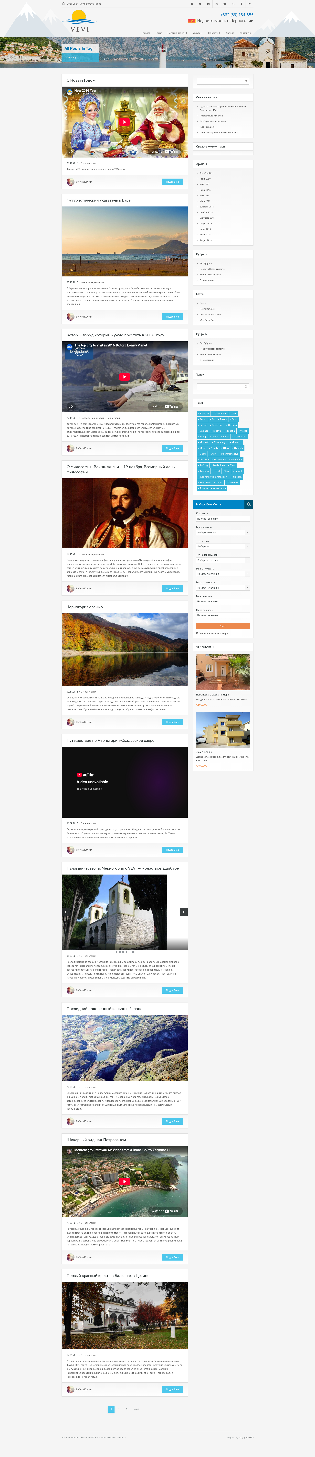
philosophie (220, 459)
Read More (242, 699)
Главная (146, 33)
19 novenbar (220, 413)
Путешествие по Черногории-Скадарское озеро (111, 741)
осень (219, 482)
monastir (204, 442)
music (203, 448)
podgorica (236, 459)
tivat (233, 465)
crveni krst (217, 425)
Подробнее (172, 182)
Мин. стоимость (205, 568)
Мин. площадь (204, 596)
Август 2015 (206, 223)
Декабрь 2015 (207, 206)
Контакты (245, 33)
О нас (159, 33)
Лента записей (207, 309)
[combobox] (223, 532)
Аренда (230, 33)
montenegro (220, 442)
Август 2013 (206, 240)
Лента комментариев (210, 314)
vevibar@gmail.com (90, 3)
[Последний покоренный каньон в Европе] (125, 1048)
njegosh (238, 448)
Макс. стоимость (205, 582)
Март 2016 (205, 201)
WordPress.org (207, 320)
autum (203, 419)
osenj (203, 454)
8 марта (204, 413)
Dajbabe (204, 431)
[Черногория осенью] (125, 649)
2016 (234, 413)
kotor (226, 436)
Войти (203, 303)
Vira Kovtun (85, 181)
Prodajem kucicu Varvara (211, 115)
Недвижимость (176, 33)
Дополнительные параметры (213, 633)
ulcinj (227, 471)
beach (223, 419)
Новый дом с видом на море (212, 694)
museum (236, 442)
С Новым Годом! (81, 80)
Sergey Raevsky (245, 1437)
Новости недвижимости (212, 269)
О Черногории (88, 163)
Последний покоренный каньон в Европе (104, 1009)
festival (217, 431)
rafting (204, 465)
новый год (205, 482)
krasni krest (240, 436)
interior (243, 431)
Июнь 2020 (205, 179)
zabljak (238, 471)
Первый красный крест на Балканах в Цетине (108, 1276)
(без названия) (207, 127)
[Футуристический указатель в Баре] (125, 241)
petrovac (205, 459)
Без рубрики (206, 263)
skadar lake (218, 465)
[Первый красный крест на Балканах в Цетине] (125, 1315)
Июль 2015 (205, 229)
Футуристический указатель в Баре (99, 200)
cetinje (203, 425)
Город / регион (204, 527)
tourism (204, 471)
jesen (215, 436)
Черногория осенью (85, 607)
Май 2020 (204, 184)
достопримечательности (214, 477)
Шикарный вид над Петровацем (96, 1140)
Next (136, 1409)
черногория (219, 488)
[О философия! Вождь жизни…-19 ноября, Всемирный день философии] (125, 513)
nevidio (215, 448)
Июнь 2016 (205, 190)
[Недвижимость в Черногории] (80, 22)
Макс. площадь (204, 610)
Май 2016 (204, 195)
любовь (237, 477)
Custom (232, 425)
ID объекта (202, 513)
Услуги (196, 33)
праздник (233, 482)
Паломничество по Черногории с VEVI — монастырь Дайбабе (123, 868)
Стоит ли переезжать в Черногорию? (219, 132)
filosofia (230, 431)
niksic (226, 448)
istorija (203, 436)
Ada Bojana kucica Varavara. (213, 121)
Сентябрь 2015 (207, 218)
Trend (216, 471)
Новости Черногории (92, 282)
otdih (213, 454)
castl (234, 419)
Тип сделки (202, 541)
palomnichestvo (229, 454)
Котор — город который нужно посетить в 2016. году (115, 335)
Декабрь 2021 (207, 173)
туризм (204, 488)
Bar (213, 419)
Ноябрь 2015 (206, 212)
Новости (213, 33)
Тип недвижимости (207, 555)
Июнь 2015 (205, 234)
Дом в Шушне (204, 752)
